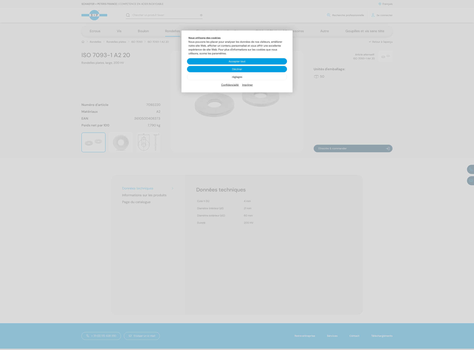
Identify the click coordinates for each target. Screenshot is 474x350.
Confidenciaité (230, 84)
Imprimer (247, 84)
